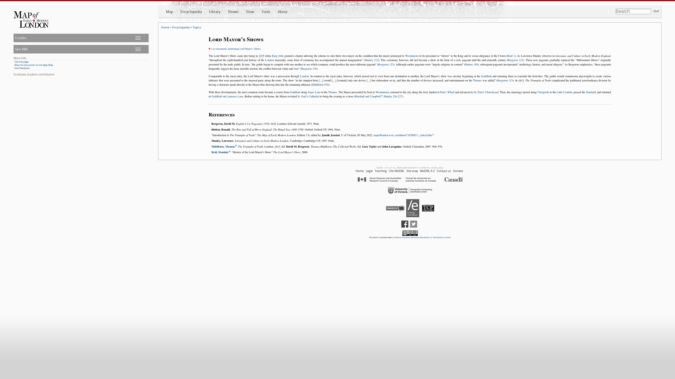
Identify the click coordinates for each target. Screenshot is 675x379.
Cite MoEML (396, 171)
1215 (261, 56)
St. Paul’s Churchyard (486, 92)
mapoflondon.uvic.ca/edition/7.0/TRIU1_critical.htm (403, 135)
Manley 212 (371, 60)
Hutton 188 (471, 64)
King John (278, 56)
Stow (250, 11)
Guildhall (486, 76)
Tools (265, 11)
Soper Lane (314, 92)
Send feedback (22, 68)
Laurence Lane (235, 96)
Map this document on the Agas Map (33, 65)
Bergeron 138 (309, 68)
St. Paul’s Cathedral (308, 96)
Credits (20, 37)
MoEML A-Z (427, 171)
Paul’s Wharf (447, 92)
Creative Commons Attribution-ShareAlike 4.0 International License (422, 237)
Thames (477, 80)
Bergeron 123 (515, 60)
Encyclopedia (191, 11)
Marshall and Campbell (368, 96)
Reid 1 (511, 56)
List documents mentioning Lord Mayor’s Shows (236, 48)
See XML (21, 49)
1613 (521, 80)
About (283, 11)
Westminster (412, 56)
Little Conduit (564, 92)
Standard (591, 92)
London (269, 60)
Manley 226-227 (393, 96)
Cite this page (21, 61)
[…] (321, 80)
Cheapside (543, 92)
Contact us (444, 171)
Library (214, 11)
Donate (458, 171)
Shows (233, 11)
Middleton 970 (320, 84)
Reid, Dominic (220, 152)
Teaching (381, 171)
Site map (412, 171)
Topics (197, 27)
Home (165, 27)
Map (169, 11)
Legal (369, 171)
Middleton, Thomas (223, 146)
